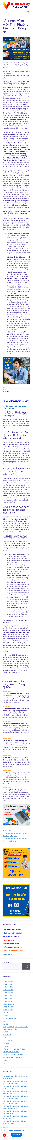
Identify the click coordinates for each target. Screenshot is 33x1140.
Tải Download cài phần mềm (12, 1057)
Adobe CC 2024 (8, 998)
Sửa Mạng (6, 1043)
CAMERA (6, 1015)
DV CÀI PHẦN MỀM (9, 1018)
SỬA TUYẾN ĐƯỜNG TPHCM (13, 1055)
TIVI (4, 1063)
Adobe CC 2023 (8, 995)
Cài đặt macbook (8, 1004)
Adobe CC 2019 (8, 984)
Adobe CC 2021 (8, 990)
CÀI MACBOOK (8, 1010)
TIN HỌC (6, 1060)
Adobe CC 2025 (8, 1001)
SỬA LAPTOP (7, 1040)
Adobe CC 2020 (8, 987)
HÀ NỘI (5, 1024)
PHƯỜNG (8, 831)
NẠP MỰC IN (7, 1035)
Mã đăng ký (16, 1134)
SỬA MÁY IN (7, 1046)
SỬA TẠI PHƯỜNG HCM (11, 1052)
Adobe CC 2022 (8, 993)
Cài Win (5, 1012)
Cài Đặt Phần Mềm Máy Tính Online (15, 407)
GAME (5, 1021)
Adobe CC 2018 (8, 981)
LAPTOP (5, 1032)
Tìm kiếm (6, 962)
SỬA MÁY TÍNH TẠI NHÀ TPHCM (14, 1049)
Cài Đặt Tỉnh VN (8, 1007)
